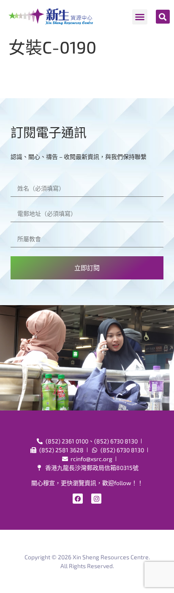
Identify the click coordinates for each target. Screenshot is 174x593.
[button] (139, 16)
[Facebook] (78, 499)
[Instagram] (96, 499)
